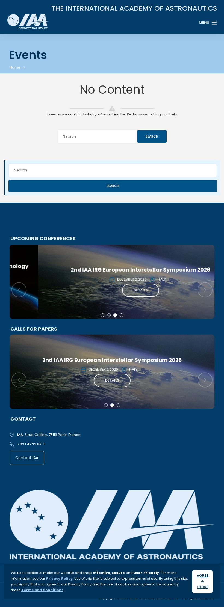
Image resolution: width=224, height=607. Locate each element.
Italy (133, 279)
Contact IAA (26, 457)
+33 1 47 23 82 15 (31, 444)
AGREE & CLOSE (202, 581)
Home (15, 67)
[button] (102, 315)
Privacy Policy (59, 578)
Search (152, 136)
